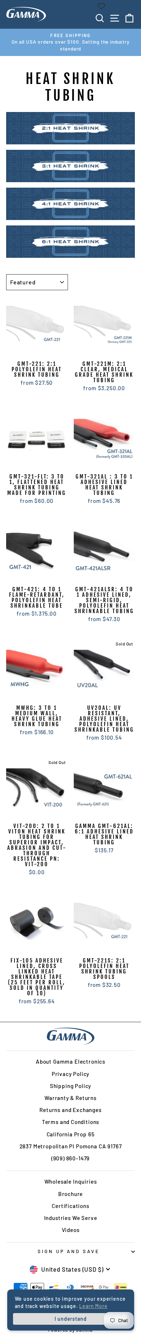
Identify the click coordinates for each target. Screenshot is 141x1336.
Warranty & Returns (70, 1098)
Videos (71, 1230)
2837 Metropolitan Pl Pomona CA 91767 (71, 1146)
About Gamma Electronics (70, 1061)
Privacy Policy (71, 1074)
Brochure (70, 1194)
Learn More (93, 1306)
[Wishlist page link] (101, 6)
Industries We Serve (70, 1218)
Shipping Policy (70, 1086)
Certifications (70, 1206)
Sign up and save (69, 1251)
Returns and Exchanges (70, 1110)
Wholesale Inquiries (70, 1181)
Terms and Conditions (70, 1122)
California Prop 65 (71, 1134)
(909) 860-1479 (70, 1158)
